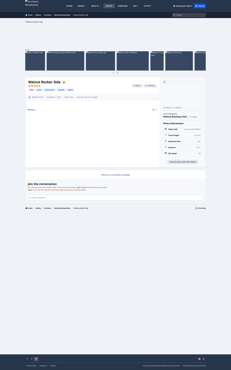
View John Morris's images (87, 97)
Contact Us (43, 366)
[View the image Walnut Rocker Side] (35, 61)
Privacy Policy (31, 366)
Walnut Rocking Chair (175, 116)
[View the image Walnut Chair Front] (157, 61)
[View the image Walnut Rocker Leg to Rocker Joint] (65, 61)
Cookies (53, 366)
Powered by (194, 366)
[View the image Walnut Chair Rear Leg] (100, 61)
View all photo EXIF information (183, 162)
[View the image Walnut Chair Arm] (179, 61)
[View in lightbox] (39, 22)
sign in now (81, 187)
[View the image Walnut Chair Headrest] (133, 61)
